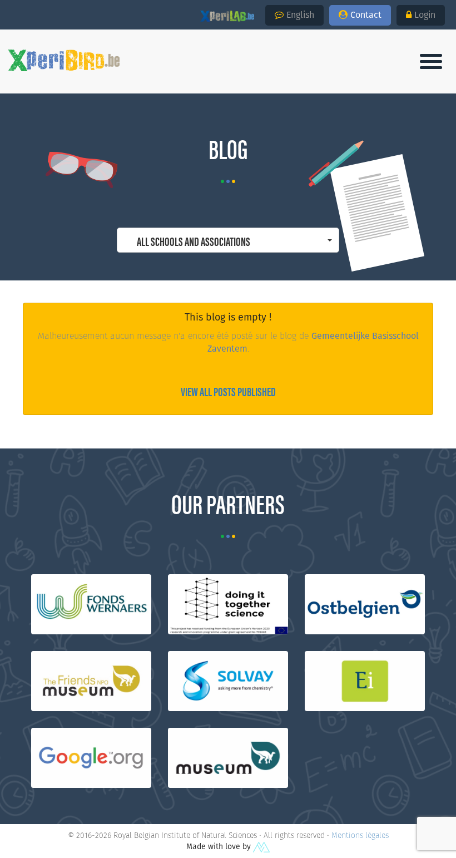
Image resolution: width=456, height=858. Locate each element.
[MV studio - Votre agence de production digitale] (261, 846)
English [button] (300, 14)
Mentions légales (360, 835)
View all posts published (228, 391)
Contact (365, 14)
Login (424, 14)
